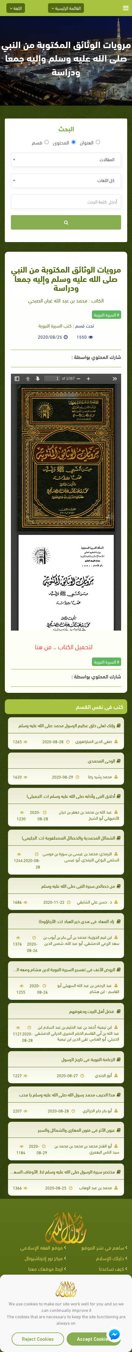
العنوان (87, 142)
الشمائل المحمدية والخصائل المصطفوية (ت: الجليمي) (68, 837)
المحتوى (61, 142)
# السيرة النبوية (106, 314)
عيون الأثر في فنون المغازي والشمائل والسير (76, 1129)
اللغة (17, 7)
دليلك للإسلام (110, 1257)
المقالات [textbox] (107, 159)
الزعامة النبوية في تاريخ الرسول (88, 1059)
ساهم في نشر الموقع (102, 1247)
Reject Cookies (38, 1338)
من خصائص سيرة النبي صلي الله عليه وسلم (78, 885)
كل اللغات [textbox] (105, 180)
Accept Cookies (94, 1338)
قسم (37, 142)
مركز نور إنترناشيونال (44, 1257)
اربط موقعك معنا (45, 1268)
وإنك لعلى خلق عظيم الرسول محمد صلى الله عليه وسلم (67, 725)
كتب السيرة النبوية (54, 325)
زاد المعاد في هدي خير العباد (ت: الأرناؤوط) (77, 921)
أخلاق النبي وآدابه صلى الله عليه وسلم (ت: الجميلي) (71, 795)
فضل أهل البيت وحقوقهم (92, 1010)
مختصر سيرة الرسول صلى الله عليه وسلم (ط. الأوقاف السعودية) (59, 1171)
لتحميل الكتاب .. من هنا (63, 646)
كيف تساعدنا (111, 1268)
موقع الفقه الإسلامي (41, 1247)
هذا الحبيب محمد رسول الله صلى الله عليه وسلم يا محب (67, 1094)
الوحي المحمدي (101, 760)
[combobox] (66, 160)
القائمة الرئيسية (67, 7)
